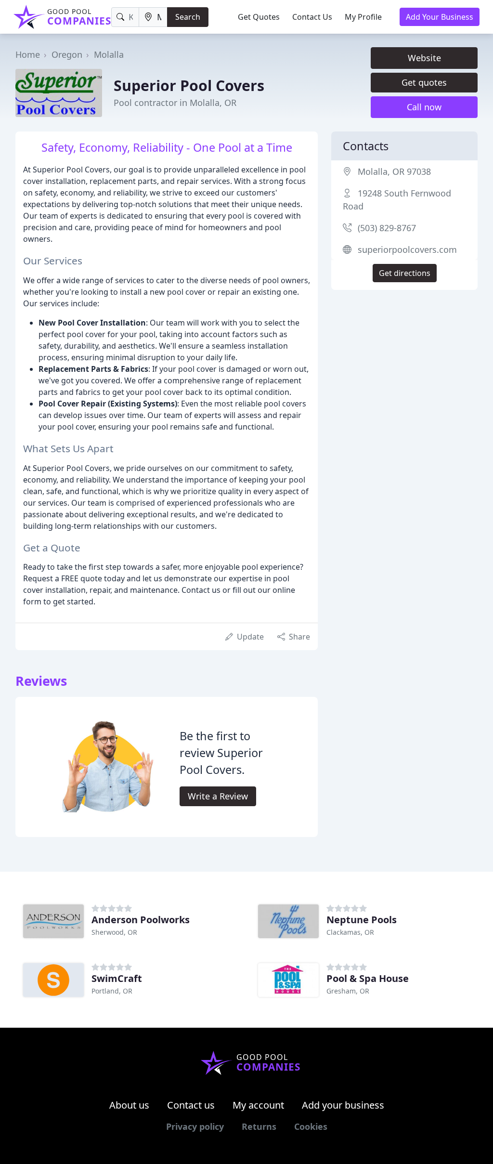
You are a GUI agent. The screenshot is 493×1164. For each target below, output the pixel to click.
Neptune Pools (361, 919)
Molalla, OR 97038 (394, 171)
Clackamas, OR (350, 932)
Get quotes (424, 82)
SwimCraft (116, 978)
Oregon (67, 54)
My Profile (363, 17)
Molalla (109, 54)
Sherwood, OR (114, 932)
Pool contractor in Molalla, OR (175, 102)
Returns (259, 1126)
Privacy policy (195, 1126)
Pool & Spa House (367, 978)
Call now (424, 107)
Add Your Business (439, 17)
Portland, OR (111, 990)
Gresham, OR (347, 990)
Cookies (310, 1126)
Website (424, 58)
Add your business (343, 1105)
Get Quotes (259, 17)
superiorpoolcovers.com (407, 249)
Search (187, 17)
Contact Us (312, 17)
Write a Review (218, 796)
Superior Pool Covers (189, 85)
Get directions (404, 273)
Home (27, 54)
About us (129, 1105)
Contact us (191, 1105)
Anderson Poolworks (140, 919)
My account (258, 1105)
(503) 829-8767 (387, 228)
